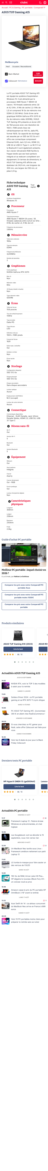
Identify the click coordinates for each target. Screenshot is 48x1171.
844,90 (38, 81)
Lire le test (18, 649)
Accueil (5, 8)
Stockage (16, 366)
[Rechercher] (6, 2)
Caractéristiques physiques (21, 502)
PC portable (27, 8)
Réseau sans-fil (20, 426)
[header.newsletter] (10, 2)
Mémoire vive (19, 234)
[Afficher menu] (3, 2)
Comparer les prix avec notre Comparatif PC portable (24, 606)
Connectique (18, 410)
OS (13, 194)
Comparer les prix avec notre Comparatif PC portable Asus (24, 586)
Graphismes (18, 265)
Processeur (17, 206)
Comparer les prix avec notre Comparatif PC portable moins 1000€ (24, 596)
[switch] (40, 2)
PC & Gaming (15, 8)
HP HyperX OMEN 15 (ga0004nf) (19, 782)
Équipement (18, 456)
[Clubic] (24, 3)
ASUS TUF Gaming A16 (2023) (18, 644)
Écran (14, 303)
